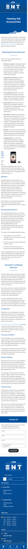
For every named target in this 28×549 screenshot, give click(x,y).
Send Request (13, 450)
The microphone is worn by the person (11, 324)
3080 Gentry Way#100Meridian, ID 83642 (8, 504)
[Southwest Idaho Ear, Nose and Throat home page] (13, 6)
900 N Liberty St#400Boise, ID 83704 (7, 492)
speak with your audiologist (9, 44)
